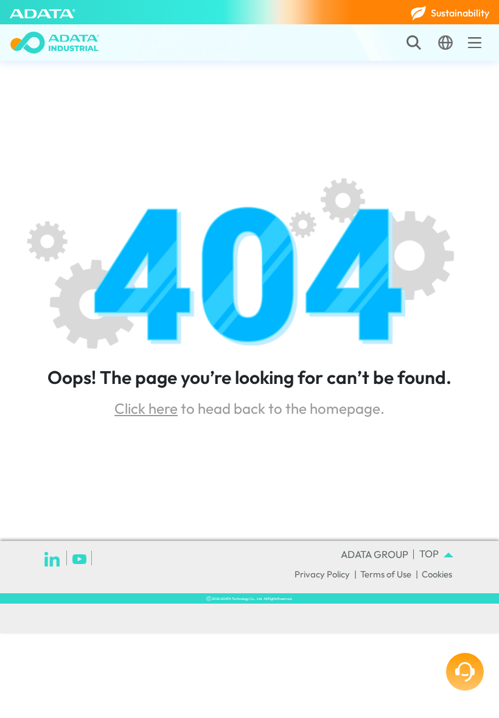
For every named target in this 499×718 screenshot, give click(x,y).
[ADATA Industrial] (55, 43)
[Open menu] (474, 42)
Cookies (437, 574)
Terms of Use (385, 574)
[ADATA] (42, 12)
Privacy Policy (322, 574)
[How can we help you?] (464, 671)
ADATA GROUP (374, 554)
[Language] (445, 42)
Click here (146, 408)
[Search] (413, 42)
